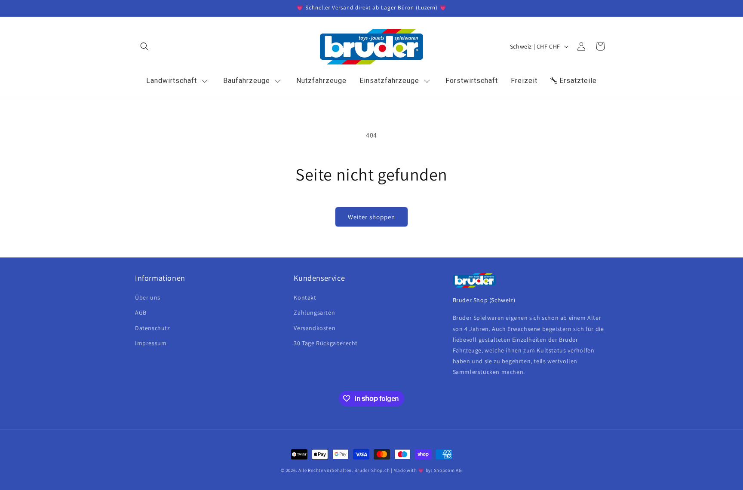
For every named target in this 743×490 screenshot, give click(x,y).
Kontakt (305, 297)
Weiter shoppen (371, 217)
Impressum (150, 343)
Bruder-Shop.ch (372, 470)
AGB (141, 312)
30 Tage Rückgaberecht (326, 343)
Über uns (147, 297)
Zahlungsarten (314, 312)
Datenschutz (152, 328)
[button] (144, 46)
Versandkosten (314, 328)
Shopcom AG (448, 470)
